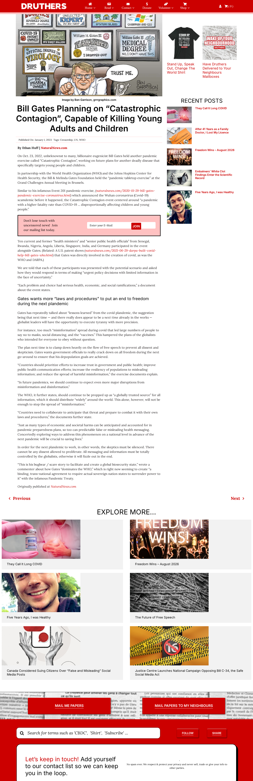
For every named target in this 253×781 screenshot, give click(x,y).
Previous (21, 498)
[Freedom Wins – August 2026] (179, 157)
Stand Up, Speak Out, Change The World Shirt (181, 68)
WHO (82, 139)
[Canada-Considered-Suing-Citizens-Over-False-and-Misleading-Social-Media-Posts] (41, 628)
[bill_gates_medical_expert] (89, 16)
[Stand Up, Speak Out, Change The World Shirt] (184, 28)
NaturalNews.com (54, 148)
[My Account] (220, 6)
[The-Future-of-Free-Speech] (169, 574)
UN (76, 139)
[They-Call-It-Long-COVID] (41, 521)
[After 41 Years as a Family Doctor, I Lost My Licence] (179, 135)
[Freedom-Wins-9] (169, 521)
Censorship (66, 139)
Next (235, 498)
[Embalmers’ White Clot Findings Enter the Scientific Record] (179, 178)
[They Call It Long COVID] (179, 115)
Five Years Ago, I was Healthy (214, 192)
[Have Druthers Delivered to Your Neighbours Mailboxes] (220, 28)
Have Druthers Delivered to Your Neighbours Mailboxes (217, 70)
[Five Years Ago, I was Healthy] (179, 207)
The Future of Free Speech (155, 617)
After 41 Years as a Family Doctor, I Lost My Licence (212, 130)
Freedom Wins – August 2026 (214, 150)
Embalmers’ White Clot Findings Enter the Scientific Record (213, 175)
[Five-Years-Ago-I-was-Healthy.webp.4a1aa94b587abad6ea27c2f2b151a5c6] (41, 574)
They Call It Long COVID (211, 108)
